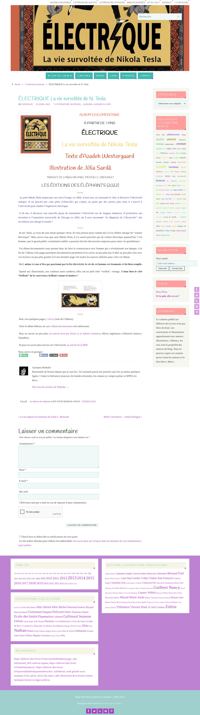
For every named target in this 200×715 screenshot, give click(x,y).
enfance (164, 157)
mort (163, 194)
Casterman (35, 612)
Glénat (18, 621)
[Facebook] (196, 289)
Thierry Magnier (33, 635)
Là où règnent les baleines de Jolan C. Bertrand (43, 416)
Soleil (16, 635)
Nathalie (27, 104)
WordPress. (117, 704)
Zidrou (170, 606)
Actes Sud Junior (28, 607)
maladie (180, 190)
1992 (50, 573)
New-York (168, 199)
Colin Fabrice (130, 583)
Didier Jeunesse (72, 611)
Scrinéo (90, 631)
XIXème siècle (165, 235)
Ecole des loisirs (25, 616)
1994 (58, 573)
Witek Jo (146, 607)
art (175, 144)
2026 (75, 584)
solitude (158, 221)
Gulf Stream (39, 621)
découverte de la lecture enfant (76, 675)
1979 (36, 573)
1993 (54, 573)
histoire (167, 176)
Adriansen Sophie (124, 573)
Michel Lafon (76, 626)
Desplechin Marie (172, 583)
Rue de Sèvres (69, 631)
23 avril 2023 (43, 104)
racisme (177, 208)
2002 (89, 573)
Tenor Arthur (160, 602)
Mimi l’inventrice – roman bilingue (123, 416)
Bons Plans (161, 291)
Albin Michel (43, 607)
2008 (38, 579)
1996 (65, 573)
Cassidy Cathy (140, 578)
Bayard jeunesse (20, 612)
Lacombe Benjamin (130, 593)
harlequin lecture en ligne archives (32, 680)
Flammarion (45, 616)
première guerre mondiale (165, 208)
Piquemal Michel (164, 598)
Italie (169, 185)
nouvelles (179, 199)
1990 (47, 573)
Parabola (105, 704)
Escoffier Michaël (119, 588)
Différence (164, 153)
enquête (183, 157)
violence (167, 230)
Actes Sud (17, 607)
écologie (183, 153)
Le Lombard (25, 626)
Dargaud (47, 611)
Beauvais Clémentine (157, 573)
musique (177, 194)
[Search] (178, 16)
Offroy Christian (151, 598)
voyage (172, 231)
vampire (174, 226)
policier (177, 203)
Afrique (184, 135)
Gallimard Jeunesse (77, 616)
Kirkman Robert (118, 593)
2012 (63, 578)
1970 (29, 573)
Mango (67, 626)
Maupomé (159, 593)
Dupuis (85, 612)
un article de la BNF (77, 345)
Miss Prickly (178, 593)
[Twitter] (196, 295)
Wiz (63, 635)
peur (167, 203)
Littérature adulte (85, 2)
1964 (26, 573)
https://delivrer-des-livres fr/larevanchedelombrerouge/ (43, 658)
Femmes (166, 171)
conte (174, 148)
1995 (61, 573)
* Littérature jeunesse (34, 84)
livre (157, 190)
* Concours (181, 2)
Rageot (49, 631)
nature (158, 199)
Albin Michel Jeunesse (64, 607)
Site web (23, 491)
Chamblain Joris (118, 582)
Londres (162, 190)
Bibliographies (136, 2)
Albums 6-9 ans (102, 104)
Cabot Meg (126, 578)
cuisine (183, 148)
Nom (22, 469)
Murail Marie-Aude (132, 597)
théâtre (158, 226)
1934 (15, 573)
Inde (165, 185)
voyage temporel (181, 230)
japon (174, 185)
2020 (46, 583)
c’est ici (50, 319)
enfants (176, 158)
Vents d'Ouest (55, 636)
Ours (184, 199)
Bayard (89, 607)
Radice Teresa (110, 602)
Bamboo (81, 607)
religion (183, 208)
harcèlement (159, 176)
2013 (72, 577)
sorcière (165, 221)
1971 (33, 573)
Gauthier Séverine (147, 588)
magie (175, 190)
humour (160, 180)
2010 (49, 578)
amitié (160, 139)
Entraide (173, 162)
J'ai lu (57, 621)
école (177, 153)
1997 (69, 573)
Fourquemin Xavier (133, 588)
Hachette (49, 621)
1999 (77, 573)
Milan (85, 625)
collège (168, 148)
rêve (157, 212)
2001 (85, 573)
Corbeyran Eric (149, 582)
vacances (168, 226)
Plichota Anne (176, 597)
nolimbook (59, 671)
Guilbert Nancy (166, 587)
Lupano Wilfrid (146, 592)
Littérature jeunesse (112, 2)
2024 (66, 584)
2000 (81, 573)
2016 (17, 583)
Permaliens (89, 401)
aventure (181, 143)
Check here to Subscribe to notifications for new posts (49, 536)
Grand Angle (28, 621)
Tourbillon (46, 635)
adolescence (173, 134)
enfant (170, 158)
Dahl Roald (160, 583)
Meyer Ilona (168, 593)
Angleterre (182, 140)
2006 (28, 579)
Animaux (160, 144)
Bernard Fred (175, 573)
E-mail (23, 480)
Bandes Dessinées (60, 2)
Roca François (122, 602)
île (168, 181)
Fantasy (183, 167)
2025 (71, 584)
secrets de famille (170, 217)
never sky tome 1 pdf (48, 675)
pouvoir (183, 203)
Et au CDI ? (153, 2)
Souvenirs (177, 221)
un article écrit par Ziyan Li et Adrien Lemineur (75, 333)
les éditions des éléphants (40, 401)
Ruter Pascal (133, 602)
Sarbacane (80, 630)
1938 (22, 573)
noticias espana (40, 663)
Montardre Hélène (112, 598)
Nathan (20, 630)
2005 (24, 579)
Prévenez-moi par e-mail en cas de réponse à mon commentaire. (54, 502)
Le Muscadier (37, 626)
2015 (90, 578)
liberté (184, 185)
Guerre (177, 171)
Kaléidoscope (64, 621)
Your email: (162, 258)
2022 (56, 583)
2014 (81, 578)
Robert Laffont (57, 631)
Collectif (138, 583)
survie (184, 221)
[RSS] (196, 300)
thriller (163, 226)
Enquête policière (162, 162)
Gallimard (58, 616)
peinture (162, 203)
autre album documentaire (59, 326)
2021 (51, 583)
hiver (173, 176)
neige (162, 199)
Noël (174, 199)
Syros (22, 635)
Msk (90, 626)
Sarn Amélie (142, 602)
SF (178, 217)
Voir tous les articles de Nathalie (50, 387)
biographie (159, 148)
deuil (157, 153)
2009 (42, 578)
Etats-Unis (182, 162)
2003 (16, 579)
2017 (25, 583)
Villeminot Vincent (128, 607)
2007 (33, 579)
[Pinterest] (196, 312)
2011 (56, 578)
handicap (183, 171)
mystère (183, 194)
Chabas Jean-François (161, 578)
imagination (182, 181)
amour (171, 139)
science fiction (166, 212)
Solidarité (183, 217)
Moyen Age (169, 194)
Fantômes (159, 171)
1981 (40, 573)
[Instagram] (196, 306)
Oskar (30, 630)
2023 (62, 583)
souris (171, 221)
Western (158, 235)
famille (161, 167)
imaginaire (174, 181)
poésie (172, 203)
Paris (157, 203)
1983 (43, 573)
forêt (172, 171)
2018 (32, 583)
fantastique (174, 167)
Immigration (159, 185)
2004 (20, 579)
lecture (179, 185)
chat (164, 149)
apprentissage (169, 144)
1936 (19, 573)
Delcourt (58, 612)
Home (17, 84)
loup (167, 190)
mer (185, 190)
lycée (170, 190)
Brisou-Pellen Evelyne (112, 578)
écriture (158, 158)
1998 (73, 573)
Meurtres (158, 194)
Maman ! (167, 2)
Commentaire (27, 443)
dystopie (172, 153)
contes (179, 148)
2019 (39, 583)
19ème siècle (160, 135)
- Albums (87, 104)
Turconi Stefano (171, 602)
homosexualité (181, 176)
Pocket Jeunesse (39, 631)
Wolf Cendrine (158, 607)
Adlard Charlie (110, 574)
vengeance (180, 226)
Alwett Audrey (140, 573)
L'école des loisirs (78, 621)
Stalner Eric (151, 602)
